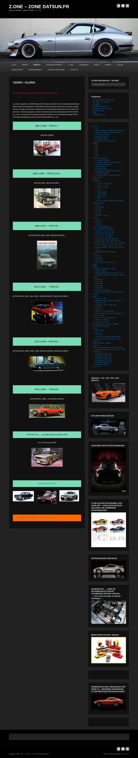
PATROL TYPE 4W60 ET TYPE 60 (105, 269)
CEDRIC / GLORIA (24, 82)
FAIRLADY (98, 181)
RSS (127, 5)
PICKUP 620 (99, 288)
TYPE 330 (98, 213)
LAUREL (95, 254)
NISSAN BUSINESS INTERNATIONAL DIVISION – (110, 130)
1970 (96, 154)
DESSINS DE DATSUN (102, 139)
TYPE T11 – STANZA (101, 322)
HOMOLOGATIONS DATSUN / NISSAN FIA (108, 132)
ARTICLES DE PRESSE (102, 135)
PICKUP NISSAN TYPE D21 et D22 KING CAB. (109, 292)
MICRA (95, 264)
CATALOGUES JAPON (102, 173)
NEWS (95, 112)
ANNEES (25, 65)
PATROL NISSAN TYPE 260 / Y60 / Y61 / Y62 (109, 273)
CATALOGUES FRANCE (102, 160)
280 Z (99, 198)
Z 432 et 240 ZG (102, 192)
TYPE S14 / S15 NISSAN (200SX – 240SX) (108, 339)
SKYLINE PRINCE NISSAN (101, 326)
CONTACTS (74, 70)
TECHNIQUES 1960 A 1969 (103, 354)
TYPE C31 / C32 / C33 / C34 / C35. (105, 262)
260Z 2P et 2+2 (101, 196)
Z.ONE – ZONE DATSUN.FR (39, 6)
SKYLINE (120, 65)
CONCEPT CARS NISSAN (56, 70)
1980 (96, 156)
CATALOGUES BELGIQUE (103, 164)
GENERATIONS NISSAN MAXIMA (105, 252)
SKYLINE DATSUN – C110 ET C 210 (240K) (106, 324)
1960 (96, 151)
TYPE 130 (98, 209)
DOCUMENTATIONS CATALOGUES (103, 100)
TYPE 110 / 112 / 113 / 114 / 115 (104, 230)
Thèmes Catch (124, 754)
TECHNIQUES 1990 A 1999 (103, 360)
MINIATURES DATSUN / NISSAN (105, 141)
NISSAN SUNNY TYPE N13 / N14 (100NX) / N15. (109, 313)
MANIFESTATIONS (98, 110)
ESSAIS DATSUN (17, 70)
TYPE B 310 (98, 307)
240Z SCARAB (101, 194)
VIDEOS (96, 65)
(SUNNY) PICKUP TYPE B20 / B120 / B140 (108, 300)
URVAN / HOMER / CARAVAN (102, 343)
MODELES (36, 65)
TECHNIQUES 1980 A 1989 (103, 358)
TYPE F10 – (98, 222)
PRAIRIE (95, 294)
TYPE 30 (97, 205)
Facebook (118, 5)
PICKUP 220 (99, 281)
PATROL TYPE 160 (101, 271)
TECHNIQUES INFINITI (102, 364)
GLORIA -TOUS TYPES (47, 483)
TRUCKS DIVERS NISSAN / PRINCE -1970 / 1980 (110, 349)
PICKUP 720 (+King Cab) (102, 290)
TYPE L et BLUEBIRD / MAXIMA (102, 228)
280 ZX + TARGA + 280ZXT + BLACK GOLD (110, 200)
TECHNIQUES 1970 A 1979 (103, 356)
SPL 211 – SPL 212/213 (104, 183)
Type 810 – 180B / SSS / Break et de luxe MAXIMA (110, 243)
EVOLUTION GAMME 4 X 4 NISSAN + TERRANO (110, 275)
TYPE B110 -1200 (100, 303)
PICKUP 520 (99, 285)
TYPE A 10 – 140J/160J (102, 320)
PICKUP (95, 277)
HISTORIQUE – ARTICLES (101, 106)
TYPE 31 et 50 (99, 207)
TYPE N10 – (98, 224)
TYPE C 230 (98, 260)
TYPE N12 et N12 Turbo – (102, 226)
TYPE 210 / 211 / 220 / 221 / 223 (104, 232)
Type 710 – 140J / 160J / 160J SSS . (106, 317)
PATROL (95, 266)
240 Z (99, 190)
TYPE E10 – (98, 220)
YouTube (123, 5)
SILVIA (95, 328)
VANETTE (96, 345)
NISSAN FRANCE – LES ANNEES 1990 (109, 162)
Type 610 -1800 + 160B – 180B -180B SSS (107, 241)
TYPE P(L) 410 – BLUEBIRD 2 (104, 237)
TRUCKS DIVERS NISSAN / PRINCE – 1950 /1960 (108, 347)
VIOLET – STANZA (98, 315)
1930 (96, 145)
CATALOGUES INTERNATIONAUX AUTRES (108, 171)
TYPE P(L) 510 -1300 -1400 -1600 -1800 (107, 239)
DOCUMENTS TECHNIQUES (101, 102)
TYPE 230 (98, 211)
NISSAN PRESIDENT (35, 70)
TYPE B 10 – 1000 (100, 298)
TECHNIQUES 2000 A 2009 (103, 362)
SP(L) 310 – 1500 (102, 186)
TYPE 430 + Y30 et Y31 (102, 215)
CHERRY (95, 217)
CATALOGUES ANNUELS (54, 65)
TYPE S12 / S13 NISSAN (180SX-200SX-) (107, 337)
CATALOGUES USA (101, 169)
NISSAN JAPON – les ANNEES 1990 (108, 175)
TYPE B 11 (98, 309)
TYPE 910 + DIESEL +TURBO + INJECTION (108, 245)
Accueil (14, 65)
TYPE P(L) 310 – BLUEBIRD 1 (104, 234)
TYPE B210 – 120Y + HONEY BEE (105, 305)
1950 (96, 149)
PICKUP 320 (99, 283)
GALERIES (96, 104)
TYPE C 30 (98, 256)
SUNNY (95, 296)
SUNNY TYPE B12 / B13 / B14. (104, 311)
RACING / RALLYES (99, 115)
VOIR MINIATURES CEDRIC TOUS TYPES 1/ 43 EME (37, 518)
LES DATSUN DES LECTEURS (102, 108)
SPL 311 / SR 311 (102, 188)
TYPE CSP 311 (99, 330)
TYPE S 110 (98, 334)
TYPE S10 (98, 332)
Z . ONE (70, 65)
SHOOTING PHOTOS (101, 137)
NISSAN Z (108, 65)
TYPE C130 (98, 258)
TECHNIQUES (83, 65)
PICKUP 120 (99, 279)
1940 (96, 147)
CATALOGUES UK (100, 166)
